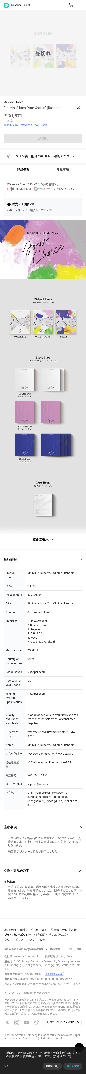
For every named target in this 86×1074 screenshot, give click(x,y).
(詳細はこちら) (62, 1056)
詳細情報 (23, 169)
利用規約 (10, 929)
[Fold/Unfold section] (43, 559)
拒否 (6, 1066)
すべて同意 (73, 1066)
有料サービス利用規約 (33, 929)
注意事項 (63, 169)
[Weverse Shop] (6, 5)
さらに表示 (41, 539)
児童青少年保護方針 (64, 929)
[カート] (71, 5)
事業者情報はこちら (54, 974)
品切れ (43, 139)
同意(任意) (52, 1066)
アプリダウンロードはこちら (64, 1022)
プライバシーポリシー (17, 934)
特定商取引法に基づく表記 (51, 934)
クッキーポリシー (15, 939)
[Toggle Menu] (79, 5)
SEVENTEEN (13, 102)
